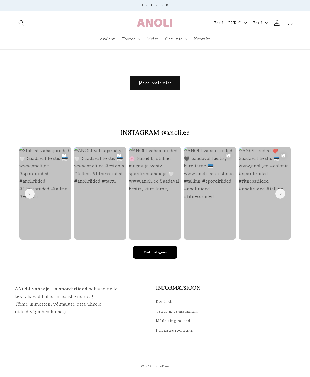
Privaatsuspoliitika (174, 330)
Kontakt (164, 301)
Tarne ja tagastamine (177, 311)
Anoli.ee (162, 366)
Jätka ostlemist (155, 83)
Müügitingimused (173, 320)
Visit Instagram (155, 252)
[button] (21, 22)
